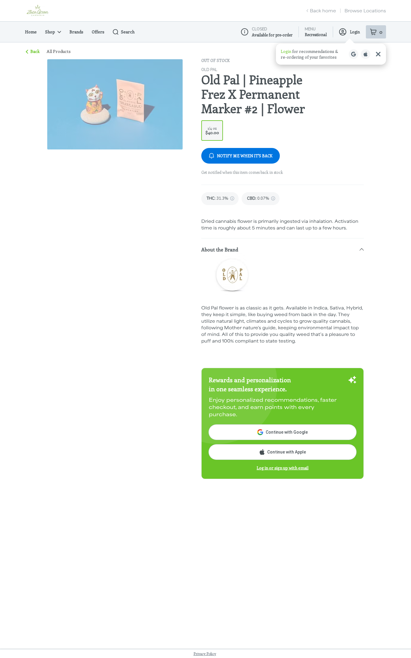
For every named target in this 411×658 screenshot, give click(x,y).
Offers (98, 32)
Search (127, 32)
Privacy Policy (204, 653)
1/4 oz (212, 130)
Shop (50, 32)
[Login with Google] (353, 54)
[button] (331, 54)
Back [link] (35, 51)
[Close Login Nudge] (378, 54)
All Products (59, 51)
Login (355, 31)
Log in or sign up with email (282, 468)
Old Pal (209, 69)
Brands (76, 32)
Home (31, 32)
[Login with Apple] (365, 54)
